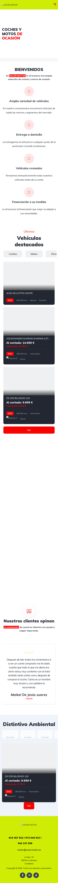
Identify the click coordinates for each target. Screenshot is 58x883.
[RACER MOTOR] (10, 4)
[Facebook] (22, 875)
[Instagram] (29, 875)
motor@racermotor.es (29, 849)
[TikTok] (36, 875)
